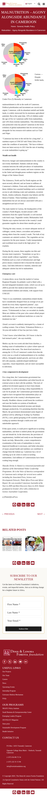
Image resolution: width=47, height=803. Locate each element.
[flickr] (26, 662)
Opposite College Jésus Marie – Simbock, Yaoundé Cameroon (24, 752)
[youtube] (20, 662)
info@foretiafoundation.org (16, 766)
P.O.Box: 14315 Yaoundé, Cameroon (19, 746)
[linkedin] (15, 662)
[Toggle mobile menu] (44, 3)
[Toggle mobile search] (39, 3)
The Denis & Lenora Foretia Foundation (30, 776)
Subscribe (23, 629)
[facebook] (4, 662)
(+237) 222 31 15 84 (14, 762)
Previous (9, 514)
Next (40, 514)
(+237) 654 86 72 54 (14, 757)
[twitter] (10, 662)
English (29, 3)
